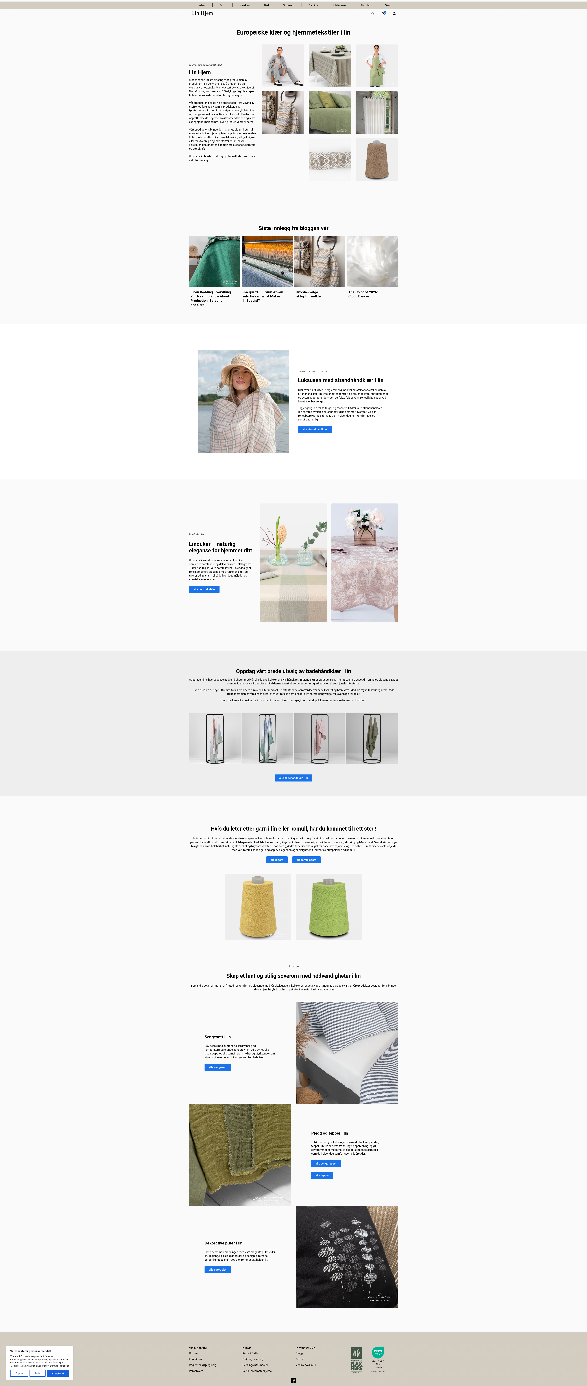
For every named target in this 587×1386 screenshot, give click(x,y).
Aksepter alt (58, 1373)
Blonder (365, 5)
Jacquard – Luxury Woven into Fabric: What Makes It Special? (263, 296)
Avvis (37, 1373)
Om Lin (300, 1359)
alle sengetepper (326, 1163)
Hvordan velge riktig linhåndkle (308, 294)
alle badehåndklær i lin (293, 778)
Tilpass (19, 1373)
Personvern (196, 1371)
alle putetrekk (217, 1269)
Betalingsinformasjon (255, 1365)
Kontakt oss (196, 1359)
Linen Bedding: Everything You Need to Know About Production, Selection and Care (211, 298)
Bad (266, 5)
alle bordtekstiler (204, 589)
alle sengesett (218, 1067)
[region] (39, 1363)
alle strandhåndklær (315, 429)
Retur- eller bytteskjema (257, 1371)
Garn (388, 5)
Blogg (299, 1353)
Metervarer (340, 5)
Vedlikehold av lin (306, 1365)
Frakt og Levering (252, 1359)
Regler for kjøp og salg (202, 1365)
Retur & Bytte (250, 1353)
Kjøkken (245, 5)
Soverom (288, 5)
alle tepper (322, 1175)
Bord (222, 5)
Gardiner (314, 5)
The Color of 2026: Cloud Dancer (363, 294)
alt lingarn (277, 859)
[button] (383, 13)
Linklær (200, 5)
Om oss (194, 1353)
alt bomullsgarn (306, 859)
